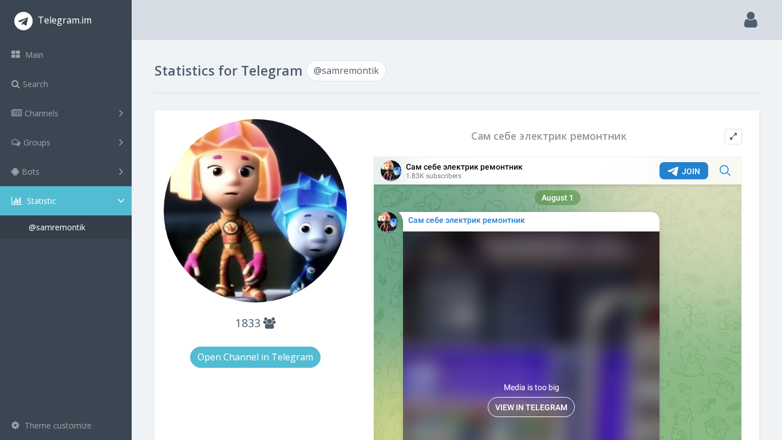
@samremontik (57, 227)
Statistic (40, 200)
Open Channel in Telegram (255, 357)
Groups (36, 142)
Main (33, 54)
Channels (41, 113)
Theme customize (57, 425)
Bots (31, 171)
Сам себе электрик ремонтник (549, 136)
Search (35, 83)
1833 (249, 323)
